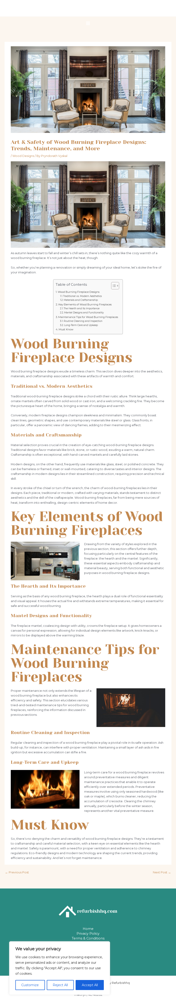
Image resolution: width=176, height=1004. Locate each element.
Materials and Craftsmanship (81, 300)
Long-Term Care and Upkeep (81, 325)
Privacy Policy (88, 933)
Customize (30, 985)
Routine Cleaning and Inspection (83, 321)
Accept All (90, 985)
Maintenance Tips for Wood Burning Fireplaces (88, 317)
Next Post (162, 872)
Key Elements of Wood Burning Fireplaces (84, 304)
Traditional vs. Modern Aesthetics (82, 296)
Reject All (60, 985)
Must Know (66, 329)
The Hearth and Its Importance (81, 308)
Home (88, 929)
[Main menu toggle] (87, 23)
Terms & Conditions (88, 938)
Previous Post (17, 872)
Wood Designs (23, 156)
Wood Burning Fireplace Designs (78, 291)
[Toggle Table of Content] (113, 286)
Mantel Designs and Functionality (84, 312)
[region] (59, 968)
